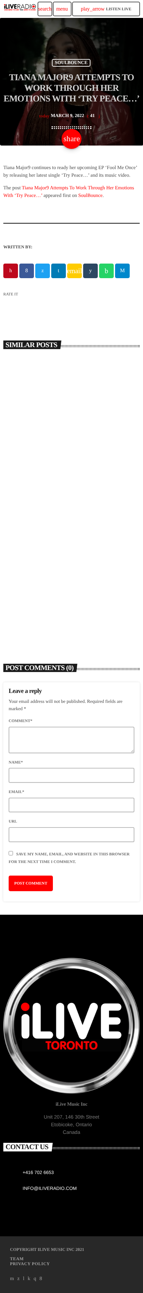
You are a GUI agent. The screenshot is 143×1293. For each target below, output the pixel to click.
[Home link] (20, 9)
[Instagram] (35, 1278)
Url (13, 821)
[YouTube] (12, 1278)
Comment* (20, 720)
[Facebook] (41, 1278)
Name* (16, 762)
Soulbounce (71, 62)
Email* (16, 791)
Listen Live (106, 9)
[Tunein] (24, 1278)
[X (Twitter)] (18, 1278)
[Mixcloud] (29, 1278)
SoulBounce (90, 195)
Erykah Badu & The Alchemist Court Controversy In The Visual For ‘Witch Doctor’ (67, 609)
